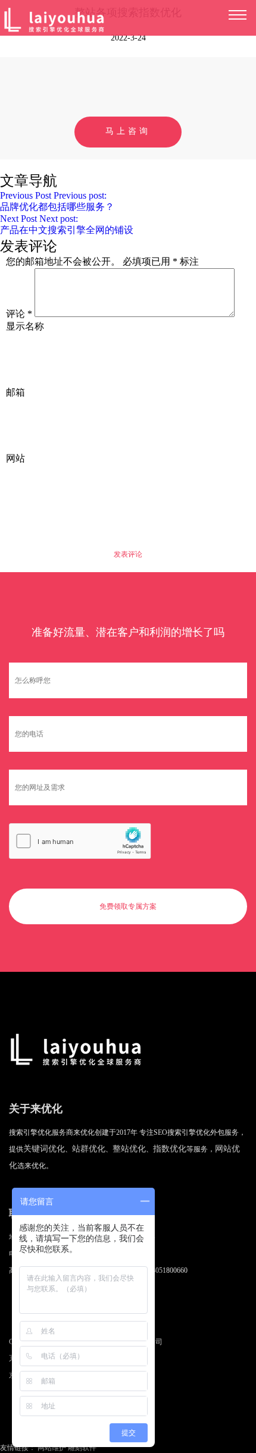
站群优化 (88, 1148)
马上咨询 (128, 131)
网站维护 (52, 1447)
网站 (15, 458)
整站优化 (129, 1148)
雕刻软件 (82, 1447)
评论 (19, 314)
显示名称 (25, 326)
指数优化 (169, 1148)
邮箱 (15, 392)
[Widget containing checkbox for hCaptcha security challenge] (80, 841)
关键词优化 (44, 1148)
